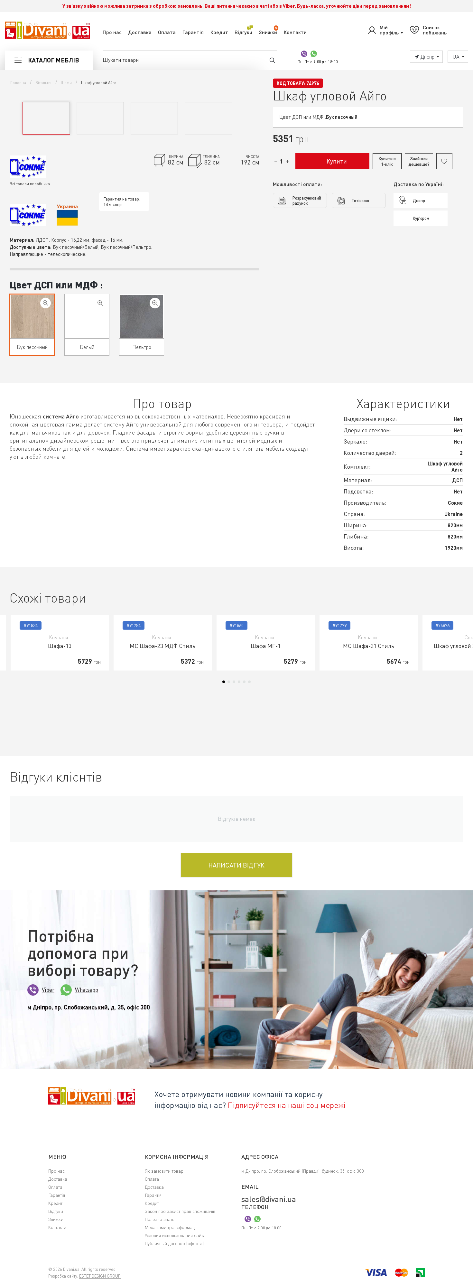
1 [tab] (223, 681)
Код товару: (291, 83)
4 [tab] (239, 681)
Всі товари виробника (30, 183)
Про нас (112, 32)
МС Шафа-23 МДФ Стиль (162, 645)
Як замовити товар (164, 1171)
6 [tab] (249, 681)
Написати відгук (236, 865)
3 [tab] (234, 681)
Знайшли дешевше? (419, 161)
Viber (48, 989)
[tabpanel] (60, 643)
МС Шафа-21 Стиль (368, 645)
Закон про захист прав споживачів (180, 1211)
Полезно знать (159, 1219)
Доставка (140, 32)
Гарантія (193, 32)
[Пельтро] (155, 303)
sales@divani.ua (268, 1199)
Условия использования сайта (175, 1235)
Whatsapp (86, 989)
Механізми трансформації (171, 1227)
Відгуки (243, 32)
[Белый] (100, 303)
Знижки (268, 32)
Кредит (219, 32)
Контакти (295, 32)
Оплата (167, 32)
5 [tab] (244, 681)
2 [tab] (228, 681)
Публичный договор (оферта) (174, 1243)
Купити (337, 161)
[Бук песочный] (45, 303)
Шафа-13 (59, 645)
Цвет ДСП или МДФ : (56, 284)
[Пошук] (272, 60)
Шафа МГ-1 (266, 645)
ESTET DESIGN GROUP (100, 1276)
